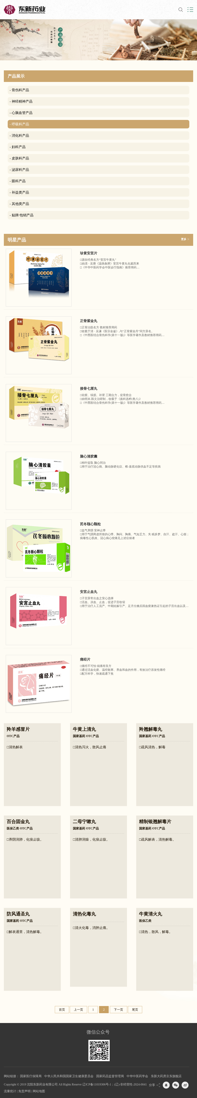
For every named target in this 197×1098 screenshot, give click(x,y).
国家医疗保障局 (31, 1076)
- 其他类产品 (19, 204)
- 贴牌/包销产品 (21, 215)
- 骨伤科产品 (19, 90)
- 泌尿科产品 (19, 170)
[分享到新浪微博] (185, 1085)
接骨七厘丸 (88, 388)
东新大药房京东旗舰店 (166, 1076)
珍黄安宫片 (88, 253)
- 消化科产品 (19, 135)
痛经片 (85, 659)
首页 (62, 1009)
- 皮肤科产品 (19, 158)
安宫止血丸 (88, 592)
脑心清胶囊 (88, 456)
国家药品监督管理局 (110, 1076)
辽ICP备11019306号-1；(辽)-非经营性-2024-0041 (114, 1084)
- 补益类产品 (19, 192)
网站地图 (39, 1091)
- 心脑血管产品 (21, 113)
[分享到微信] (175, 1085)
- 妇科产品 (18, 147)
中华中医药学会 (137, 1076)
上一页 (78, 1009)
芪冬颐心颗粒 (90, 524)
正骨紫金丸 (88, 321)
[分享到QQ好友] (166, 1085)
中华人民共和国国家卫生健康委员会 (68, 1076)
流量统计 (10, 1091)
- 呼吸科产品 (19, 124)
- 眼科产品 (18, 181)
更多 (183, 239)
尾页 (135, 1009)
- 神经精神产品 (21, 101)
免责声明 (24, 1091)
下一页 (118, 1009)
